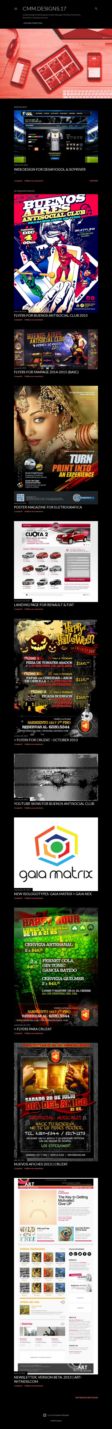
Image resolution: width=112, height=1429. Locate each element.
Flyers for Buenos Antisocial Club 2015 (51, 315)
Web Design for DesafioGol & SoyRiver (50, 169)
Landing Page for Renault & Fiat (44, 605)
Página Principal (33, 23)
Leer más (94, 181)
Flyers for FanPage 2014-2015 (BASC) (46, 372)
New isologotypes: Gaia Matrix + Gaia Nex (53, 894)
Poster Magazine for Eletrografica (48, 507)
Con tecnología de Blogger (58, 1415)
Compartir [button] (18, 181)
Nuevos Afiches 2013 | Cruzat (41, 1164)
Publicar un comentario (33, 181)
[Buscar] (96, 8)
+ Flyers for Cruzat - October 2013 (46, 740)
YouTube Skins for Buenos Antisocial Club (54, 803)
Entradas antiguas (87, 1397)
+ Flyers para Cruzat (33, 1029)
